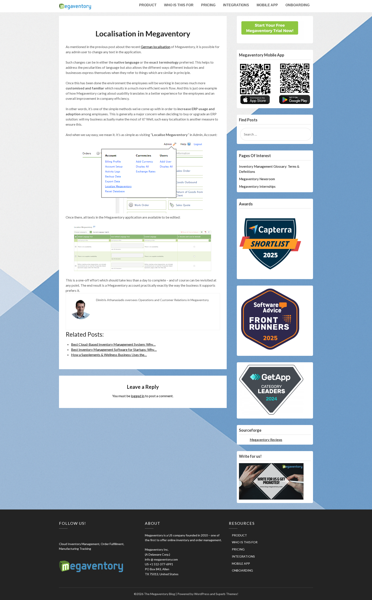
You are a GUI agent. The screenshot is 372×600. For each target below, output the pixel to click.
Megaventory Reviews (266, 440)
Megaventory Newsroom (257, 179)
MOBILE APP (267, 5)
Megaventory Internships (257, 186)
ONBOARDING (297, 5)
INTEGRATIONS (236, 5)
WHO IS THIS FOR (179, 5)
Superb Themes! (227, 594)
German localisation (155, 47)
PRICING (208, 5)
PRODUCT (148, 5)
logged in (137, 396)
